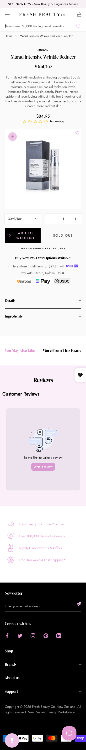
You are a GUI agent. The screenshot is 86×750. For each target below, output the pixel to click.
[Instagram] (33, 635)
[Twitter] (20, 635)
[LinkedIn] (58, 635)
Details (10, 300)
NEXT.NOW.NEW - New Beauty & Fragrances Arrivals (43, 4)
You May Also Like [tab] (20, 350)
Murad (43, 50)
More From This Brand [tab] (62, 350)
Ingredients (13, 316)
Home (8, 36)
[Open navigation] (7, 14)
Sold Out (63, 235)
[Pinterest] (45, 635)
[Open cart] (79, 14)
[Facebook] (7, 635)
